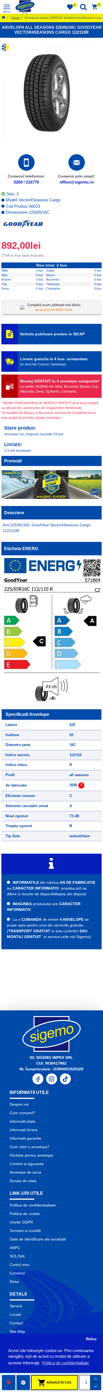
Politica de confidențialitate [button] (65, 1362)
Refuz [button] (91, 1339)
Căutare (15, 17)
